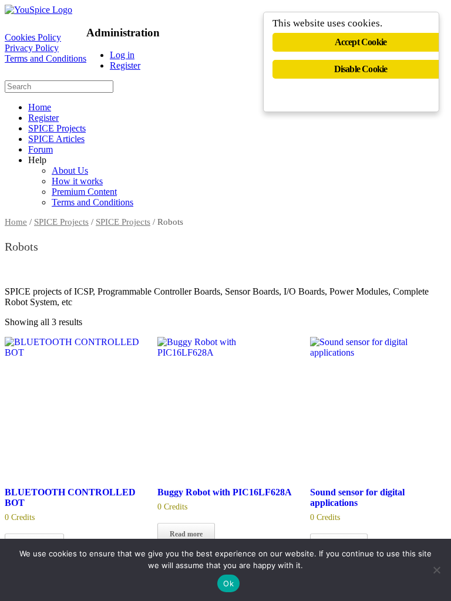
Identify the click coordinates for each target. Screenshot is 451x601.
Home (39, 107)
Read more (186, 534)
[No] (436, 570)
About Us (70, 170)
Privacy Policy (32, 48)
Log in (122, 55)
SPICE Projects (57, 128)
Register (125, 65)
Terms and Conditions (45, 58)
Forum (40, 149)
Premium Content (84, 192)
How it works (77, 181)
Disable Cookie (361, 69)
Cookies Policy (33, 37)
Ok (228, 583)
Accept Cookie (361, 42)
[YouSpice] (38, 10)
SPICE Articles (56, 139)
